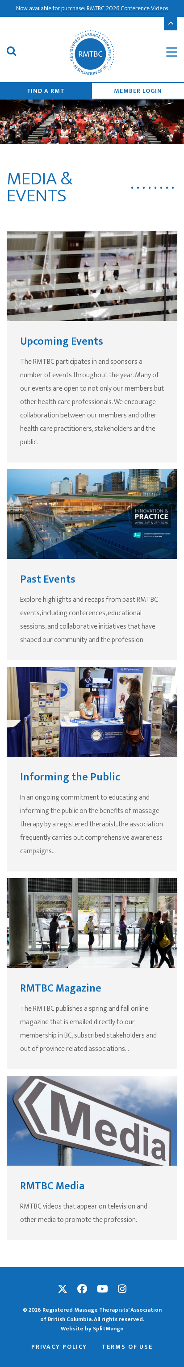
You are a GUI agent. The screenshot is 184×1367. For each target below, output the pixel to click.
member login (138, 91)
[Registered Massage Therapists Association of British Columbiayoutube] (102, 1289)
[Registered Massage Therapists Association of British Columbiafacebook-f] (82, 1289)
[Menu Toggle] (166, 52)
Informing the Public (70, 777)
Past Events (47, 579)
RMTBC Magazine (60, 988)
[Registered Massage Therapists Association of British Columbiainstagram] (122, 1289)
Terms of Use (127, 1347)
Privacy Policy (59, 1347)
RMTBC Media (52, 1186)
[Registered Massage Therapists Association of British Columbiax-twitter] (62, 1289)
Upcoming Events (61, 341)
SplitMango (108, 1329)
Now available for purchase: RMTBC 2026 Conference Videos (92, 8)
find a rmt (46, 91)
